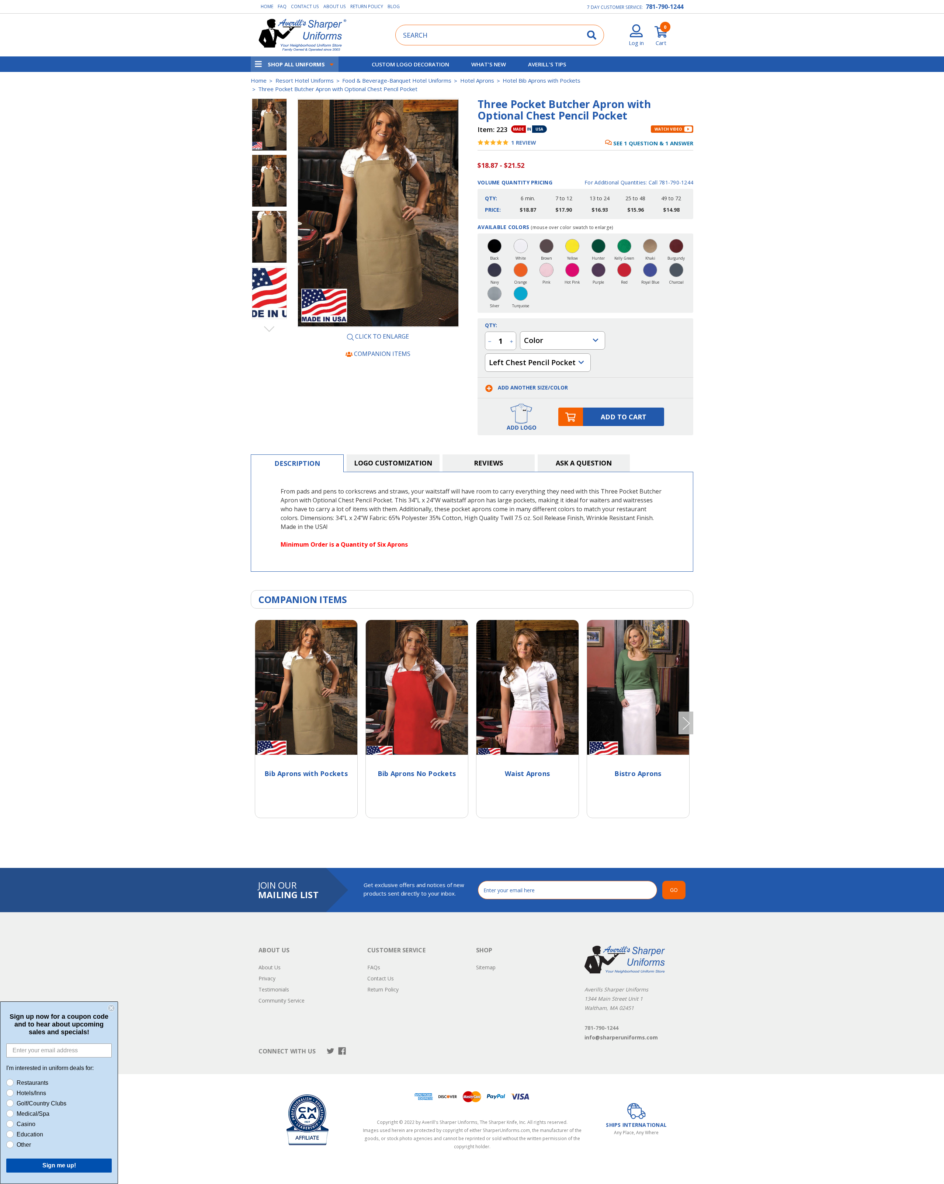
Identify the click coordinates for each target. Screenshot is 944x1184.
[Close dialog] (111, 1008)
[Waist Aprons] (527, 687)
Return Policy (366, 6)
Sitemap (486, 967)
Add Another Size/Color (532, 387)
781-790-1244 (664, 7)
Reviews (488, 462)
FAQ (282, 6)
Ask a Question (584, 462)
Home (267, 6)
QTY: (491, 325)
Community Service (281, 1000)
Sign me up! (59, 1165)
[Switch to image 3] (269, 293)
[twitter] (330, 1051)
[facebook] (342, 1051)
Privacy (266, 978)
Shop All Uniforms (296, 64)
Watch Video (668, 129)
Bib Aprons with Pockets (306, 773)
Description (297, 463)
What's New (488, 64)
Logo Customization (393, 462)
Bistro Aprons (637, 773)
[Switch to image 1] (269, 181)
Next (269, 328)
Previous (269, 98)
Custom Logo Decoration (410, 64)
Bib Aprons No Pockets (417, 773)
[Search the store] (591, 35)
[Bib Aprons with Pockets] (306, 687)
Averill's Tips (547, 64)
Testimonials (273, 989)
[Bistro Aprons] (638, 687)
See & (653, 143)
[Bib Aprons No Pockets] (417, 687)
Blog (394, 6)
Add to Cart (623, 416)
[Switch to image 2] (269, 237)
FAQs (373, 967)
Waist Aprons (527, 773)
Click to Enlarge (381, 336)
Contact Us (305, 6)
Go (674, 889)
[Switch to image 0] (269, 124)
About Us (334, 6)
